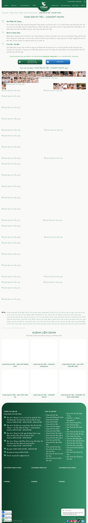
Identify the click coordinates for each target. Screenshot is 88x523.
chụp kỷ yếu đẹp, (69, 319)
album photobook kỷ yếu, (39, 315)
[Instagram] (75, 521)
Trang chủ (5, 13)
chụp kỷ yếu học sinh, (29, 324)
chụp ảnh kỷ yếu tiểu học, (62, 317)
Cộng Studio (20, 56)
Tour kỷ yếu (55, 5)
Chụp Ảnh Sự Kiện (52, 419)
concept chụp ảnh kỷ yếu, (15, 317)
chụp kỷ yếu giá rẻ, (29, 317)
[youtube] (71, 521)
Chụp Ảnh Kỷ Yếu (66, 56)
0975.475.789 (46, 56)
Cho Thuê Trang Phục (74, 423)
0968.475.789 (53, 56)
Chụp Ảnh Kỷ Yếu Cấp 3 (54, 438)
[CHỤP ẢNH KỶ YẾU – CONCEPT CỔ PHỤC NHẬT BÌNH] (72, 381)
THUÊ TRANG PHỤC (65, 5)
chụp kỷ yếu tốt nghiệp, (55, 315)
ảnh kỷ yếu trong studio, (15, 324)
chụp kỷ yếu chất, (65, 324)
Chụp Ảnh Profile (52, 422)
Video (34, 5)
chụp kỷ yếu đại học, (18, 321)
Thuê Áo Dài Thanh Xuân (75, 441)
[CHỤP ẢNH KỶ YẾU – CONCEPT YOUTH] (44, 381)
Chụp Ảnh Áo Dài (52, 424)
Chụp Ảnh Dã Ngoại (53, 426)
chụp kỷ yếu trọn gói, (67, 312)
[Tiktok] (79, 521)
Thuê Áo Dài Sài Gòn (53, 447)
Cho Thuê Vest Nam (73, 436)
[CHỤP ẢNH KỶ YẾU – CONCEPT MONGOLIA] (44, 350)
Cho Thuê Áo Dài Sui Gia (75, 432)
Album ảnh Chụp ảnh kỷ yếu (28, 13)
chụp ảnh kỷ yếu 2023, (28, 319)
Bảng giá (13, 5)
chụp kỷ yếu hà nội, (53, 324)
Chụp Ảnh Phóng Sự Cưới (54, 417)
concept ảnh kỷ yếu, (57, 319)
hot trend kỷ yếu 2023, (78, 324)
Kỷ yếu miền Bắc (24, 5)
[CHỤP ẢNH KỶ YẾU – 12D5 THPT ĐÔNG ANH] (15, 350)
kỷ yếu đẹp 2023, (79, 321)
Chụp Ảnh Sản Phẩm (53, 431)
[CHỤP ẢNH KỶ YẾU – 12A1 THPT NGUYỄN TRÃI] (72, 350)
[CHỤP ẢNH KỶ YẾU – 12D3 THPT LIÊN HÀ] (15, 381)
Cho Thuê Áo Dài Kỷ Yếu (75, 434)
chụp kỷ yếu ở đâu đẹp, (43, 319)
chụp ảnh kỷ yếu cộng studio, (72, 315)
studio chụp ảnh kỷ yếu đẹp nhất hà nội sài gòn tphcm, (24, 312)
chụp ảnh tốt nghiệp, (24, 315)
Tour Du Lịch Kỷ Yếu (53, 440)
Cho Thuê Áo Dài (72, 425)
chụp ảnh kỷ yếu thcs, (14, 319)
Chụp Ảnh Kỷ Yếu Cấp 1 (54, 433)
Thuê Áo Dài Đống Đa (74, 438)
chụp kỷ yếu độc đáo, (67, 321)
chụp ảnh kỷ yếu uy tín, (32, 321)
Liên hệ (83, 5)
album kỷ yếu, (56, 321)
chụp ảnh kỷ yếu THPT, (78, 317)
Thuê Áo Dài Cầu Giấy (74, 443)
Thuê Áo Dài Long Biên (75, 445)
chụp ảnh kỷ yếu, (45, 321)
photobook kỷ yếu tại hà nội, (51, 312)
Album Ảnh (13, 13)
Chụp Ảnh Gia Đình (52, 429)
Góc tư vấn (75, 5)
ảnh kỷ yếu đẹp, (41, 324)
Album (6, 5)
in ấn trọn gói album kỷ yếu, (45, 317)
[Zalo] (82, 521)
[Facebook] (67, 521)
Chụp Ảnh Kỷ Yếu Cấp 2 (54, 435)
